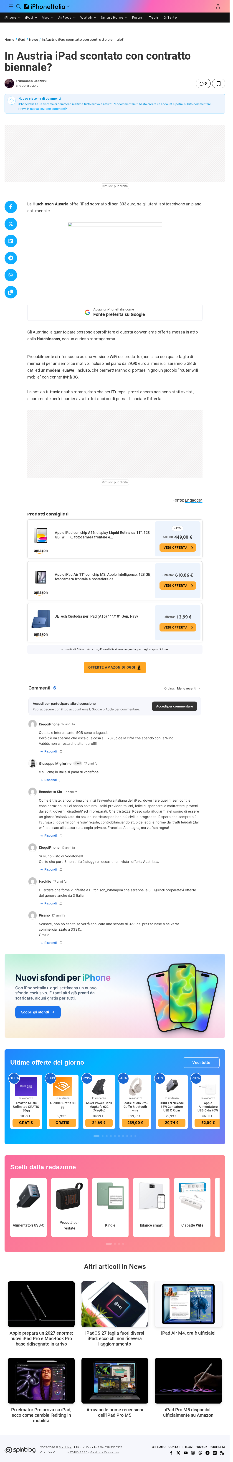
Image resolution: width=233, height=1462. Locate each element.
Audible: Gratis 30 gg (63, 1104)
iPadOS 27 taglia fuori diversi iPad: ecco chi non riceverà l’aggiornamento (114, 1338)
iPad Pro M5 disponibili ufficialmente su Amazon (188, 1412)
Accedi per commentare (174, 706)
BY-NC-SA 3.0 (79, 1452)
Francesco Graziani (31, 81)
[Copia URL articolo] (11, 292)
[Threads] (200, 1453)
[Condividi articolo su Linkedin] (11, 241)
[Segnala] (61, 752)
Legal (189, 1447)
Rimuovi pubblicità (115, 186)
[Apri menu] (68, 6)
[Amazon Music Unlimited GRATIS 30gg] (26, 1086)
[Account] (218, 6)
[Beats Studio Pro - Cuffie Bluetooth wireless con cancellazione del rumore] (135, 1086)
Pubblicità (217, 1447)
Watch (86, 17)
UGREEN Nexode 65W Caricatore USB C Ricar (172, 1106)
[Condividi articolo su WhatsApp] (11, 275)
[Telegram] (207, 1453)
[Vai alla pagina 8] (127, 1136)
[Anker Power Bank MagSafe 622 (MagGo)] (99, 1086)
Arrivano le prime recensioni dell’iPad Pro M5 (114, 1412)
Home (9, 39)
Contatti (175, 1447)
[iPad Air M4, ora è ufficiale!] (188, 1304)
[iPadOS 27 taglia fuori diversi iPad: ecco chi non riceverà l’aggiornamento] (114, 1304)
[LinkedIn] (215, 1453)
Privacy (201, 1447)
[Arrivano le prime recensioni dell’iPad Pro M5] (114, 1381)
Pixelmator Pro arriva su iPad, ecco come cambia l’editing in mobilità (41, 1415)
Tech (153, 17)
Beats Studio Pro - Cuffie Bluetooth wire (135, 1106)
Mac (46, 17)
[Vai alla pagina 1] (96, 1136)
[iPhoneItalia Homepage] (44, 6)
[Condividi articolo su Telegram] (11, 258)
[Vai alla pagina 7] (123, 1136)
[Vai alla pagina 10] (135, 1136)
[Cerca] (19, 6)
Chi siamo (159, 1447)
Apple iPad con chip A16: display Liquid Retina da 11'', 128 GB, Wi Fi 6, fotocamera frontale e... (102, 534)
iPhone (11, 17)
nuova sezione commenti (48, 109)
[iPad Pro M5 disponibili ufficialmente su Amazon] (188, 1381)
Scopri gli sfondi (35, 1012)
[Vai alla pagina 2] (103, 1136)
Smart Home (112, 17)
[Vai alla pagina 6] (119, 1136)
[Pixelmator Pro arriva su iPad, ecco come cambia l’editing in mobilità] (41, 1381)
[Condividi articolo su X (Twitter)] (11, 224)
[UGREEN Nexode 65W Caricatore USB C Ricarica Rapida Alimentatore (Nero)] (171, 1086)
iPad (29, 17)
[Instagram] (193, 1453)
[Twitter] (178, 1453)
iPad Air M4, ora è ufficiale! (188, 1333)
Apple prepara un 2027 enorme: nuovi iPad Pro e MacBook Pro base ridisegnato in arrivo (41, 1338)
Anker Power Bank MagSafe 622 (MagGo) (99, 1106)
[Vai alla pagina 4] (111, 1136)
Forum (138, 17)
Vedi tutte (201, 1062)
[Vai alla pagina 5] (115, 1136)
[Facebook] (171, 1453)
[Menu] (11, 6)
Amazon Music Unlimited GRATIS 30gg (26, 1106)
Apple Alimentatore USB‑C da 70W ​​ (208, 1106)
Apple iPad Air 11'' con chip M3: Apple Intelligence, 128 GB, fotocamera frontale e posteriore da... (103, 576)
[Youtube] (186, 1453)
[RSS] (222, 1453)
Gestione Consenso (104, 1452)
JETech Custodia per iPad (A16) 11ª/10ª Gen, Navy (96, 616)
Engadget (194, 500)
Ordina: (169, 688)
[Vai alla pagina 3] (107, 1136)
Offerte (170, 17)
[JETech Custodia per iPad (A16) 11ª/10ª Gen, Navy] (40, 619)
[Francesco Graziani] (9, 83)
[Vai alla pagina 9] (131, 1136)
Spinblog (65, 1447)
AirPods (65, 17)
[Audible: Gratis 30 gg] (62, 1086)
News (33, 39)
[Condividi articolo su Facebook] (11, 207)
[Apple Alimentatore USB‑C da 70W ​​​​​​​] (208, 1086)
